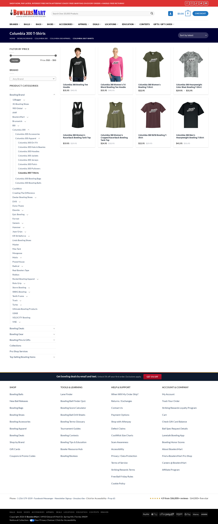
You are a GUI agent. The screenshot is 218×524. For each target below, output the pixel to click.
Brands (14, 24)
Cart (164, 414)
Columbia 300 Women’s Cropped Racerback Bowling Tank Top (114, 137)
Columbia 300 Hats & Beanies (31, 147)
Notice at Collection (19, 520)
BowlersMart (18, 117)
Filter (15, 60)
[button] (170, 13)
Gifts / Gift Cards (162, 24)
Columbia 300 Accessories (27, 134)
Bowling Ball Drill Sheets (73, 414)
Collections (15, 345)
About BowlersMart (172, 449)
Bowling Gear (16, 334)
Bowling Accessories (20, 421)
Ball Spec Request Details (175, 428)
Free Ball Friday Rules (122, 476)
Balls (27, 24)
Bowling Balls (16, 394)
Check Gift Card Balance (174, 421)
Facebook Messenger (43, 498)
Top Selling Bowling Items (22, 356)
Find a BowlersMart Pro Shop (177, 455)
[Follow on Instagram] (192, 3)
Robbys (15, 274)
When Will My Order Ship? (124, 394)
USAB (15, 313)
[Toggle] (54, 94)
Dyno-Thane (18, 206)
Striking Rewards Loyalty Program (179, 407)
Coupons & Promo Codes (22, 455)
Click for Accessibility (96, 498)
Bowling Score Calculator (73, 407)
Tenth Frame (18, 296)
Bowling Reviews (69, 455)
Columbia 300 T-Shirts (28, 173)
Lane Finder (67, 394)
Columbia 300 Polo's (27, 164)
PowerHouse (18, 261)
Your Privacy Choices (44, 520)
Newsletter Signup (63, 498)
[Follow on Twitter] (201, 3)
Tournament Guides (71, 428)
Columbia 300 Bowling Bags (28, 178)
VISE (14, 322)
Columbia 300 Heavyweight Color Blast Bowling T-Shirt (189, 85)
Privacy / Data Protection (124, 455)
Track (14, 300)
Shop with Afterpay (121, 421)
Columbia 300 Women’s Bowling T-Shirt (149, 85)
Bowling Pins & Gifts (20, 339)
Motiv (15, 257)
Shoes (50, 24)
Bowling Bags (16, 407)
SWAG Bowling (19, 291)
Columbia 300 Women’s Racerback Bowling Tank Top (77, 136)
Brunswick (17, 121)
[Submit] (152, 13)
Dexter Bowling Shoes (22, 197)
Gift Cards (15, 449)
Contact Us (117, 407)
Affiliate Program (171, 469)
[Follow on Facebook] (187, 3)
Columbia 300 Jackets (28, 155)
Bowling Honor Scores (173, 442)
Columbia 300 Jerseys (28, 160)
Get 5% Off (154, 377)
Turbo (15, 304)
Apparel (82, 24)
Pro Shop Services (19, 351)
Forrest (15, 218)
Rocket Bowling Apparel (23, 279)
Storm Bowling (19, 287)
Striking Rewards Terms (123, 469)
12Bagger (16, 99)
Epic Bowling (18, 214)
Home (12, 38)
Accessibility (117, 449)
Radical (15, 266)
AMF (14, 112)
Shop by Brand (17, 442)
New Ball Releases (19, 401)
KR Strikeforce (19, 236)
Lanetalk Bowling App (173, 435)
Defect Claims (118, 428)
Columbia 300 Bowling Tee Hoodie (75, 85)
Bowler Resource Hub (72, 449)
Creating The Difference (23, 193)
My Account (168, 394)
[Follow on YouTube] (206, 3)
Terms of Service (119, 462)
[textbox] (32, 79)
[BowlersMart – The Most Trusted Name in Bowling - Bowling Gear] (28, 13)
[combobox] (33, 79)
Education (128, 24)
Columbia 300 (41, 38)
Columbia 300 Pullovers (29, 168)
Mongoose (17, 253)
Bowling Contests (70, 435)
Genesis (16, 223)
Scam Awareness (119, 442)
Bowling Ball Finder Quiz (73, 401)
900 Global (17, 108)
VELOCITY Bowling (21, 317)
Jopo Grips (17, 231)
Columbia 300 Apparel (60, 38)
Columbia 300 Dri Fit (28, 142)
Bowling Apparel (18, 428)
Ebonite (16, 210)
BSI (13, 125)
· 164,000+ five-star (179, 498)
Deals (96, 24)
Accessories (65, 24)
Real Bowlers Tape (20, 270)
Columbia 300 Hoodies (28, 151)
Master (15, 244)
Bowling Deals (17, 328)
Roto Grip (17, 283)
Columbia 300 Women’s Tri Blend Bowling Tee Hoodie (113, 85)
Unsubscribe (79, 498)
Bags (38, 24)
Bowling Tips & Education (73, 442)
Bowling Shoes (17, 414)
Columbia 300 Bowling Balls (28, 183)
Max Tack (16, 249)
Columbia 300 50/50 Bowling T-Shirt (152, 136)
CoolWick (17, 188)
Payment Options (120, 414)
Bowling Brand (24, 38)
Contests (145, 24)
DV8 (14, 201)
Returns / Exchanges (121, 401)
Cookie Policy (118, 483)
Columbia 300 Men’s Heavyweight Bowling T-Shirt (190, 136)
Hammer (16, 227)
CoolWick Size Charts (122, 435)
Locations (110, 24)
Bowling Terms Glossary (73, 421)
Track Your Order (171, 401)
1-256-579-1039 (24, 498)
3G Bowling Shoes (20, 104)
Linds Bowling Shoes (21, 240)
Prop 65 (111, 498)
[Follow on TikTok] (196, 3)
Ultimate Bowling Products (24, 309)
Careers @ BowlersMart (174, 462)
